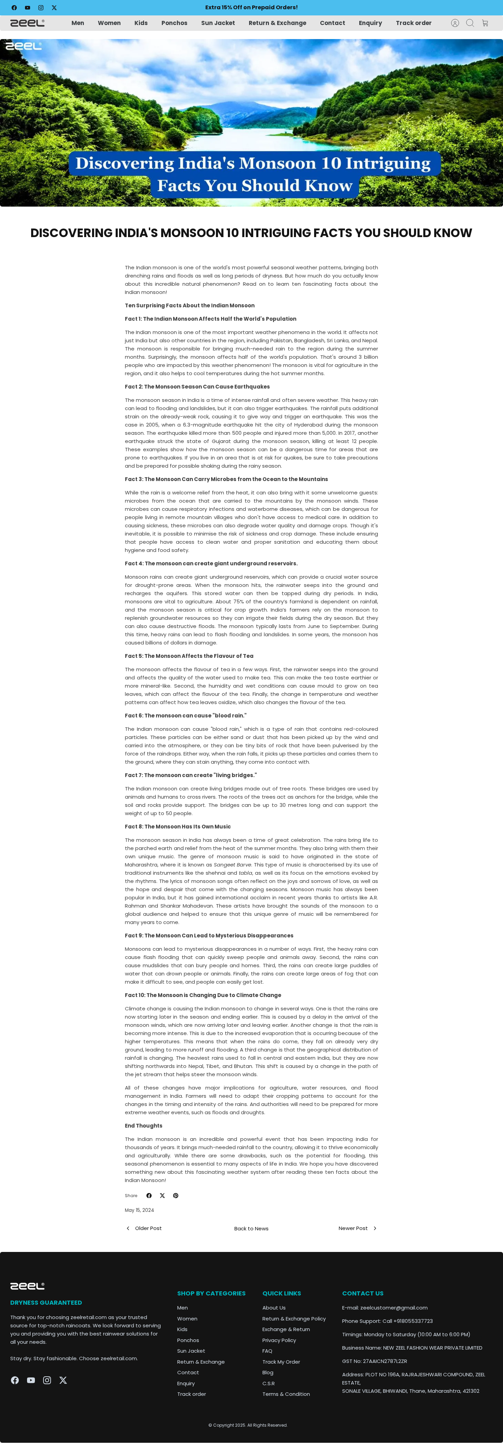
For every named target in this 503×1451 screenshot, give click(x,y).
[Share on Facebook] (149, 1196)
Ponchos (175, 23)
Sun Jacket (218, 23)
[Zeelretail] (27, 23)
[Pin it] (175, 1196)
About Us (274, 1307)
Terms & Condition (286, 1394)
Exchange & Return (286, 1329)
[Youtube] (27, 7)
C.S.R (268, 1383)
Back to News (251, 1228)
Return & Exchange (277, 23)
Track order (414, 23)
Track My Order (281, 1361)
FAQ (267, 1350)
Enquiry (370, 23)
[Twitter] (54, 7)
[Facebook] (14, 7)
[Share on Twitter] (162, 1196)
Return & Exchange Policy (294, 1318)
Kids (141, 23)
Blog (267, 1372)
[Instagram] (41, 7)
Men (78, 23)
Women (109, 23)
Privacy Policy (279, 1340)
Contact (332, 23)
